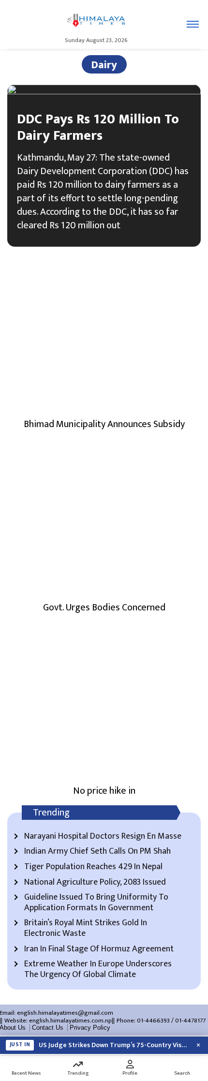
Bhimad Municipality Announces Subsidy (104, 424)
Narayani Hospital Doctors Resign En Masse (102, 836)
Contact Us (47, 1027)
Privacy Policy (90, 1027)
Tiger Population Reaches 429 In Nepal (93, 867)
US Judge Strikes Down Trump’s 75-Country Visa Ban (114, 1045)
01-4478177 (190, 1020)
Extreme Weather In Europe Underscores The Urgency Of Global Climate (98, 969)
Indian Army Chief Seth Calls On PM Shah (97, 851)
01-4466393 (153, 1020)
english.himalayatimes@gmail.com (65, 1012)
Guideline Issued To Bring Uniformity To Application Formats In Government (96, 902)
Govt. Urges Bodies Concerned (104, 607)
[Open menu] (193, 24)
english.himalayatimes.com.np (70, 1020)
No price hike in (104, 791)
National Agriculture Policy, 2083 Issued (95, 882)
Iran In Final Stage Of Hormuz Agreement (99, 949)
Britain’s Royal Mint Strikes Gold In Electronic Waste (85, 928)
